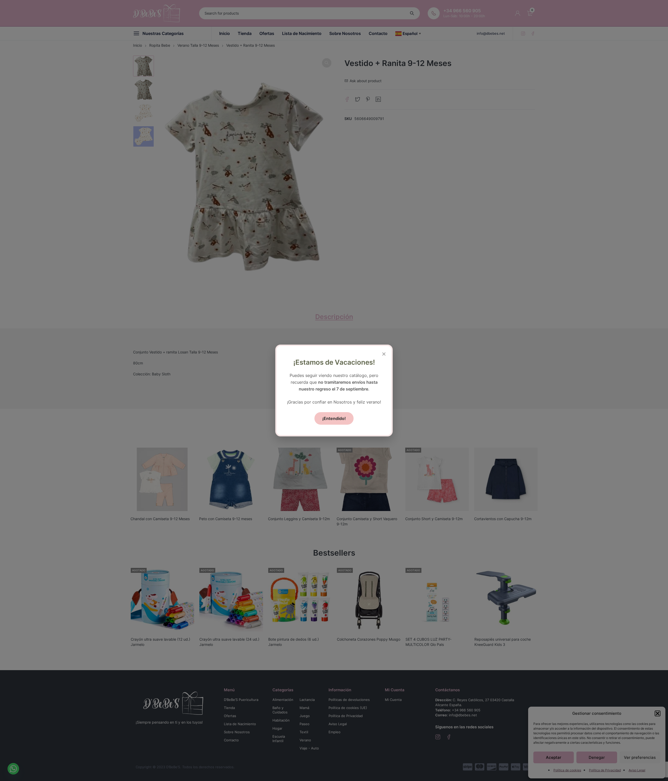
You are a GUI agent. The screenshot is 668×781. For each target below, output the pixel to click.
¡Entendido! (334, 418)
